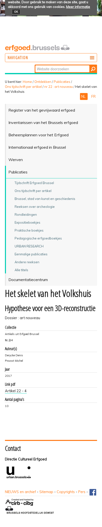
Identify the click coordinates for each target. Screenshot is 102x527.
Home (27, 82)
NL (83, 96)
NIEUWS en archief (20, 492)
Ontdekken (42, 82)
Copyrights (66, 492)
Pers (81, 492)
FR (93, 96)
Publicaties (62, 82)
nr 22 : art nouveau (58, 87)
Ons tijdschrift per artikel (23, 87)
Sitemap (46, 492)
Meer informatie (78, 7)
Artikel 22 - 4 (16, 391)
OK (16, 11)
